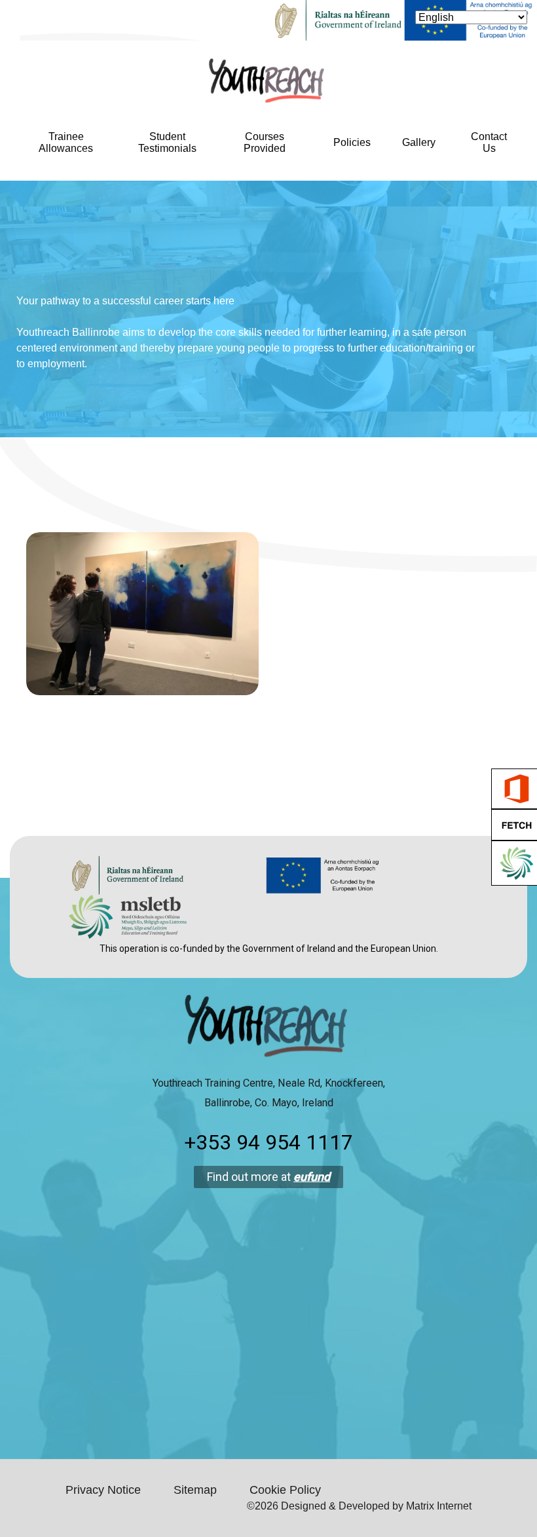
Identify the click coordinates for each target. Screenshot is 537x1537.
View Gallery (142, 665)
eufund (311, 1177)
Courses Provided (265, 142)
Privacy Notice (103, 1489)
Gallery (418, 142)
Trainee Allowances (66, 142)
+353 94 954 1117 (268, 1142)
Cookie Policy (285, 1489)
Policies (352, 142)
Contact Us (489, 142)
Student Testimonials (167, 142)
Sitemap (195, 1489)
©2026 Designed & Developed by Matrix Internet (359, 1505)
